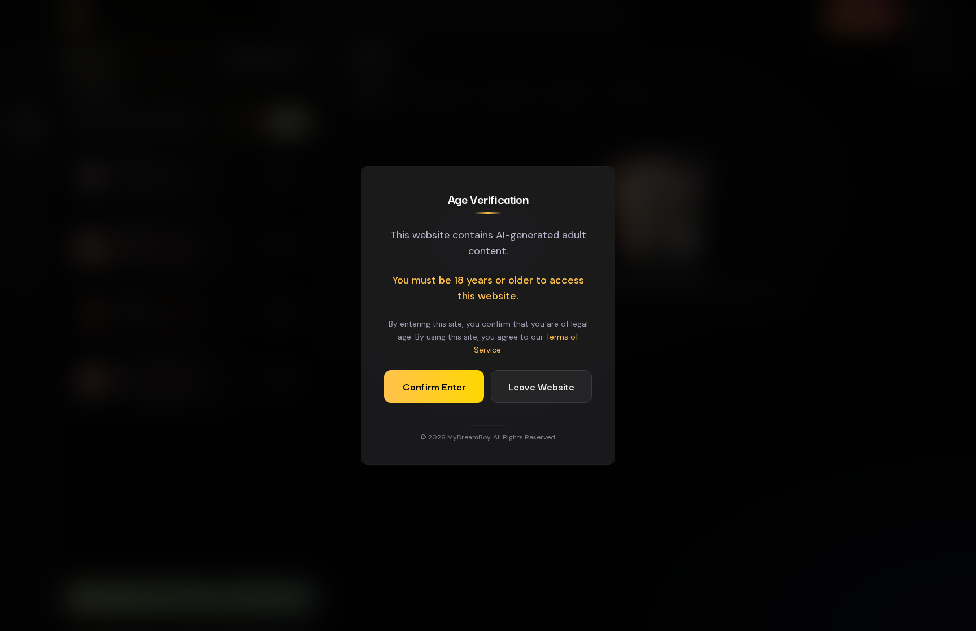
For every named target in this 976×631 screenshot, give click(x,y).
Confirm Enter (434, 386)
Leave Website (541, 386)
